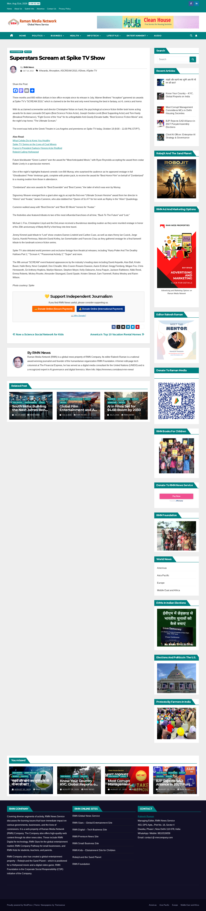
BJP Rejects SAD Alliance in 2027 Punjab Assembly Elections (175, 784)
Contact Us (51, 9)
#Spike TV (91, 70)
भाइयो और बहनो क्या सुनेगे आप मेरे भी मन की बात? (30, 782)
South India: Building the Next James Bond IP (30, 409)
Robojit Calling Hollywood (26, 152)
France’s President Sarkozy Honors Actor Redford (37, 148)
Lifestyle (113, 35)
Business (57, 35)
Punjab (169, 776)
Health (75, 35)
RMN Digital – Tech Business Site (89, 829)
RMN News (29, 67)
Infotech (93, 35)
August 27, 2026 (119, 789)
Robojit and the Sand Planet (86, 857)
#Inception (54, 70)
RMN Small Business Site (85, 843)
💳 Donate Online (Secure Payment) (53, 309)
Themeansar (60, 905)
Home (9, 9)
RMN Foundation (81, 864)
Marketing (112, 402)
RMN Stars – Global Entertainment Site (92, 823)
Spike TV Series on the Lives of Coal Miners (34, 144)
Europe (161, 583)
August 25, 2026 (167, 789)
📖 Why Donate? (78, 315)
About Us (18, 9)
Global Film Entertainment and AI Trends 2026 (77, 409)
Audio (158, 35)
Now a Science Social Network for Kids (39, 334)
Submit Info (29, 9)
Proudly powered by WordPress (20, 905)
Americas (64, 399)
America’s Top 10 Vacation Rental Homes (116, 334)
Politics (37, 35)
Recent (28, 51)
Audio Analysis (31, 773)
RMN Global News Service (86, 816)
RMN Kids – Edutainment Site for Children (93, 850)
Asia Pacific (17, 402)
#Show (81, 70)
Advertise (40, 9)
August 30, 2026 (23, 789)
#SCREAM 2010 (69, 70)
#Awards (43, 70)
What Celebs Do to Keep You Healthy (31, 140)
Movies (63, 402)
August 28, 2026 (71, 789)
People (16, 776)
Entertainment (137, 35)
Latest (42, 402)
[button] (191, 35)
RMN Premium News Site (85, 836)
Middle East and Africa (168, 590)
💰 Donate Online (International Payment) (101, 309)
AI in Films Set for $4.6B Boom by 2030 (124, 408)
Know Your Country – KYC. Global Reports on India (79, 784)
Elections (173, 773)
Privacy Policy (65, 9)
